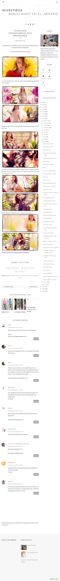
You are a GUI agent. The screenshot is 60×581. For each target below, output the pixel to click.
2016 (43, 109)
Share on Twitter (29, 268)
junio (44, 134)
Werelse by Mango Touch (49, 183)
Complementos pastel (48, 221)
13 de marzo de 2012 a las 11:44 (15, 365)
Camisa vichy (5, 312)
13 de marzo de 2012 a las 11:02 (15, 327)
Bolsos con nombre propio (49, 170)
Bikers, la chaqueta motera (49, 241)
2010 (43, 288)
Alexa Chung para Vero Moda (50, 276)
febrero (45, 282)
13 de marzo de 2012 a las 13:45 (15, 431)
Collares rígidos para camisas (50, 158)
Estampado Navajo (47, 267)
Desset (10, 408)
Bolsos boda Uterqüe (48, 143)
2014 (43, 113)
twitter (49, 72)
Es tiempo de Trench (48, 233)
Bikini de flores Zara (48, 146)
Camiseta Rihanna (47, 218)
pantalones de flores (7, 173)
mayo (44, 136)
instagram (49, 78)
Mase (9, 362)
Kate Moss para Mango (48, 264)
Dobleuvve (12, 429)
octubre (45, 125)
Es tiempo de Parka (20, 312)
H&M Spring (46, 161)
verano (20, 277)
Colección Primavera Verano (22, 275)
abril (44, 139)
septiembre (46, 127)
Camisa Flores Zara (47, 209)
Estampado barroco (48, 212)
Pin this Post (21, 271)
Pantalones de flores (48, 244)
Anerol (10, 481)
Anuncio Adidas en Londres (49, 279)
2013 (43, 116)
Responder (36, 338)
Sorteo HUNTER (31, 545)
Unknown (11, 462)
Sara (9, 325)
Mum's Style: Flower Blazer (49, 215)
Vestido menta (46, 180)
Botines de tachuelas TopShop (50, 247)
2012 (43, 118)
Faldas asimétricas (47, 273)
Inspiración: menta (47, 224)
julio (44, 132)
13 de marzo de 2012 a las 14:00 (15, 446)
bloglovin (43, 78)
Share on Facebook (13, 268)
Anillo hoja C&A (47, 150)
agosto (45, 130)
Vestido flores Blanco (48, 164)
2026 (43, 102)
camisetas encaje (10, 275)
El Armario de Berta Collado (49, 173)
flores (30, 275)
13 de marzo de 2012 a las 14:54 (15, 465)
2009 (43, 291)
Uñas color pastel (47, 189)
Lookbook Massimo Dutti (49, 200)
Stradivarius (35, 275)
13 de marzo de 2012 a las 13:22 (15, 410)
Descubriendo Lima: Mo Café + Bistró (31, 309)
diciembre (45, 120)
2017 (43, 107)
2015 (43, 111)
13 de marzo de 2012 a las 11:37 (15, 348)
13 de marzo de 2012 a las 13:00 (15, 390)
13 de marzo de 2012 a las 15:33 (15, 484)
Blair (10, 345)
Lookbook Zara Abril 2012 (49, 186)
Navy (44, 167)
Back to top (53, 579)
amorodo (11, 387)
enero (44, 284)
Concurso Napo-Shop (32, 552)
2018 (43, 104)
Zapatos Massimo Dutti (49, 197)
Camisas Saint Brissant (48, 260)
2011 (43, 286)
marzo (44, 141)
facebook (43, 72)
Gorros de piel (46, 270)
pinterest (43, 84)
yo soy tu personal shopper (18, 444)
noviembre (46, 123)
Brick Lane (45, 177)
